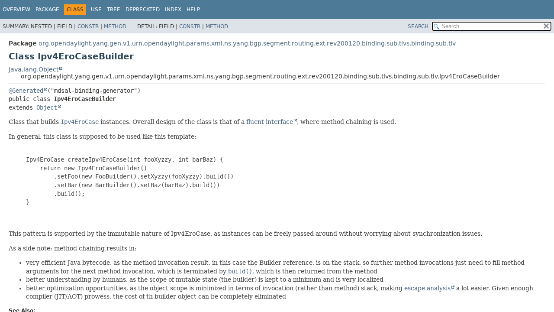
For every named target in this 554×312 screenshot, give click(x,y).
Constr (88, 26)
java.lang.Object (33, 69)
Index (173, 9)
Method (115, 26)
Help (193, 9)
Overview (16, 9)
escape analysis (427, 288)
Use (96, 9)
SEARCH (418, 26)
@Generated (26, 90)
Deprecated (143, 9)
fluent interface (269, 121)
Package (47, 9)
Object (46, 107)
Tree (113, 9)
